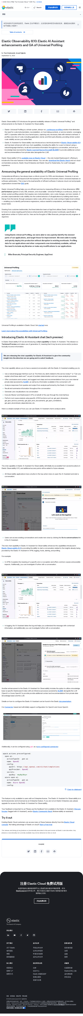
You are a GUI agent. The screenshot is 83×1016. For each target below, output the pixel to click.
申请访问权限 (38, 954)
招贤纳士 (9, 968)
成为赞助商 (68, 974)
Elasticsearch (21, 891)
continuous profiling (55, 130)
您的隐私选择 (18, 1008)
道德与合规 (37, 980)
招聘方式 (9, 974)
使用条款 (12, 996)
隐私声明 (18, 996)
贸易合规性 (37, 977)
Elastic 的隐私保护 (39, 974)
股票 (66, 957)
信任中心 (36, 971)
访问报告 (39, 2)
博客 (8, 954)
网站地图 (24, 996)
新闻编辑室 (10, 957)
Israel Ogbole (21, 53)
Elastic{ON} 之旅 (70, 971)
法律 (34, 968)
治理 (66, 951)
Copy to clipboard (74, 789)
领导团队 (9, 951)
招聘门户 (9, 971)
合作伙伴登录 (38, 951)
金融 (66, 954)
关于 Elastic (10, 948)
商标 (7, 996)
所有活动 (67, 977)
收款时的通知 (10, 1008)
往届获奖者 (68, 968)
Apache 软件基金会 (58, 1004)
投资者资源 (68, 948)
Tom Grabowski (9, 53)
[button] (78, 24)
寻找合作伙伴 (38, 948)
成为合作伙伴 (38, 957)
